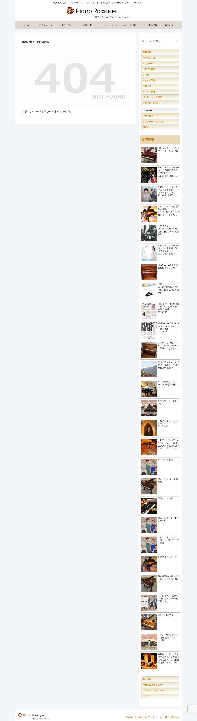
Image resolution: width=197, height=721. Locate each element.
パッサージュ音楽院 (158, 97)
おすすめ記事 (154, 80)
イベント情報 (154, 91)
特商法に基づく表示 (161, 685)
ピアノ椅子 (155, 116)
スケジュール (158, 58)
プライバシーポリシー (160, 690)
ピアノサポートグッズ (161, 122)
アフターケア (158, 63)
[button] (177, 40)
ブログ (151, 75)
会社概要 (155, 679)
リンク (152, 696)
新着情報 (152, 52)
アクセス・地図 (155, 103)
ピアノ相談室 (154, 69)
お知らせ (152, 86)
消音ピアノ (153, 127)
